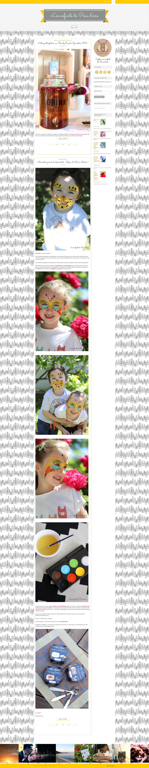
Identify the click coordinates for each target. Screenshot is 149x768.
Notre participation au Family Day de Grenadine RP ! (63, 43)
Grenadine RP (85, 134)
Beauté (42, 1)
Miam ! (64, 1)
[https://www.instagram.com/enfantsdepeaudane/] (105, 73)
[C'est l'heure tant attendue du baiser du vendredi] (102, 753)
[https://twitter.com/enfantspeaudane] (101, 73)
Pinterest (69, 267)
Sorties (57, 1)
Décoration (49, 1)
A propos (89, 1)
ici (47, 615)
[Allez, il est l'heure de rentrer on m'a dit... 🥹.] (9, 753)
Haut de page (110, 766)
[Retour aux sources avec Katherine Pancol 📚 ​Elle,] (83, 753)
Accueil (36, 1)
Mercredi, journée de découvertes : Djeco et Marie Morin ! (63, 162)
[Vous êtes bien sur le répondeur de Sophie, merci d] (65, 753)
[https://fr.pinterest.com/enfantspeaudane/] (109, 73)
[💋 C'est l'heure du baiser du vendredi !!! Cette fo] (139, 753)
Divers (83, 1)
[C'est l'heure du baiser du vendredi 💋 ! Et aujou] (28, 753)
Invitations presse (73, 1)
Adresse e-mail (97, 91)
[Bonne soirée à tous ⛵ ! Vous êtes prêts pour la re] (46, 753)
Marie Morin (64, 621)
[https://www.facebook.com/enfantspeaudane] (97, 73)
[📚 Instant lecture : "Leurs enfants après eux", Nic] (121, 753)
